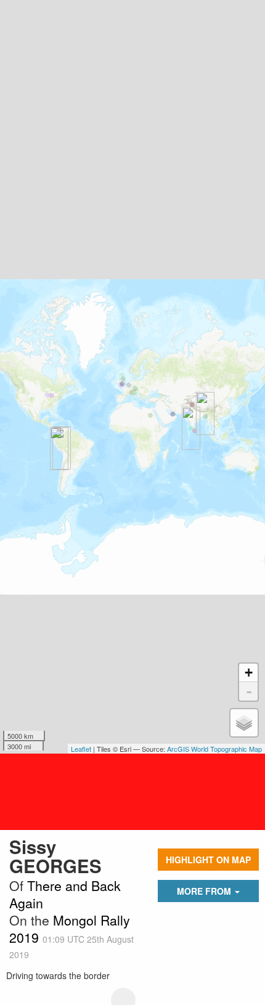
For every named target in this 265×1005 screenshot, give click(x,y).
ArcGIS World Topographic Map (214, 749)
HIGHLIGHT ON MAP (208, 859)
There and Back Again (65, 894)
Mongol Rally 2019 (69, 928)
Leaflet (81, 749)
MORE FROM (205, 891)
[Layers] (244, 722)
